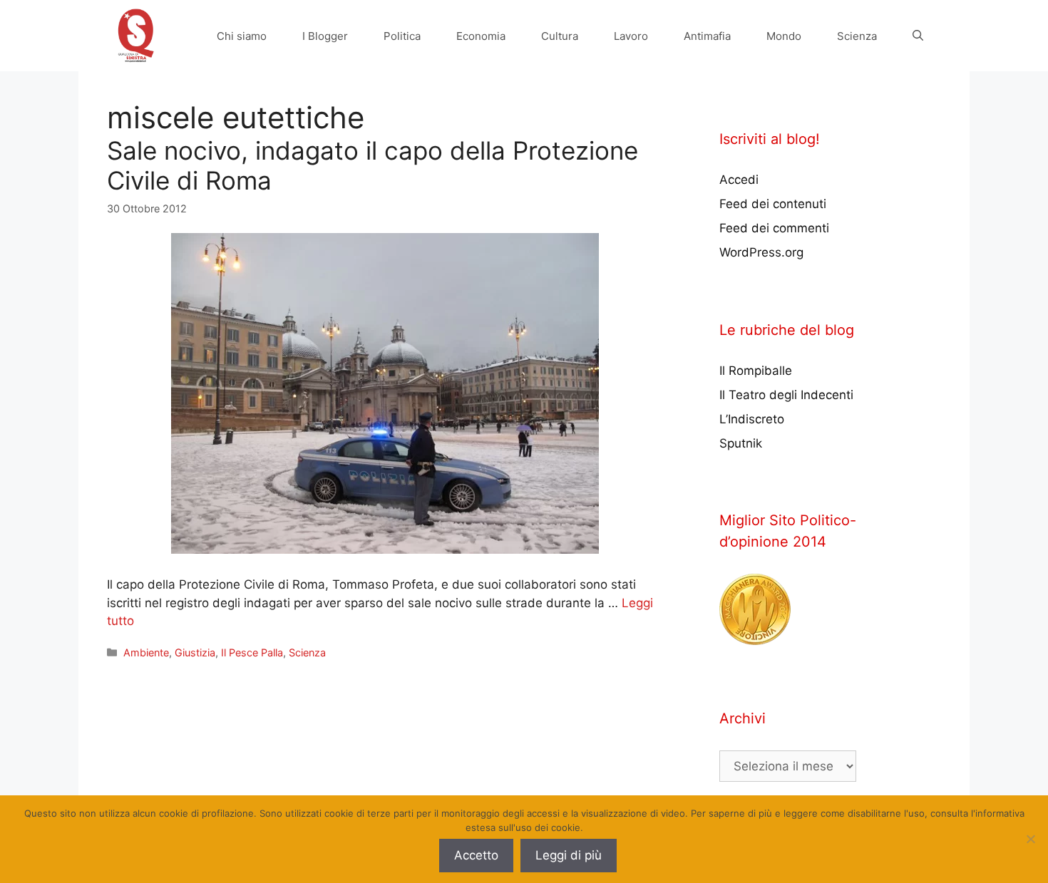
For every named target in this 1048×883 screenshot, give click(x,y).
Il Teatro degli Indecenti (786, 395)
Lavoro (631, 36)
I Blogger (325, 36)
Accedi (739, 179)
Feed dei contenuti (772, 204)
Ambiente (146, 652)
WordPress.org (761, 252)
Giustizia (195, 652)
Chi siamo (242, 36)
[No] (1030, 839)
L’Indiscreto (751, 419)
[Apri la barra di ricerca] (918, 36)
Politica (402, 36)
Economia (480, 36)
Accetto (476, 855)
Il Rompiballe (755, 370)
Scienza (857, 36)
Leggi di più (568, 855)
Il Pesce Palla (252, 652)
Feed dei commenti (774, 228)
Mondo (783, 36)
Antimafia (707, 36)
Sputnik (740, 443)
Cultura (559, 36)
